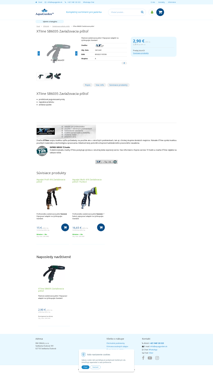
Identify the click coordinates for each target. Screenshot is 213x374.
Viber (151, 353)
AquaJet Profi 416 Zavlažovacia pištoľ (50, 180)
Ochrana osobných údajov (117, 346)
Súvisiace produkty (141, 53)
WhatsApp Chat (88, 2)
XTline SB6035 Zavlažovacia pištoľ (51, 289)
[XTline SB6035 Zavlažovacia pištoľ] (57, 53)
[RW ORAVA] (144, 358)
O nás (153, 2)
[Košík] (160, 12)
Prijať (85, 367)
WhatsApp (153, 349)
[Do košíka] (65, 227)
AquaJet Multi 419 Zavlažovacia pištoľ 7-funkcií (87, 180)
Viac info (100, 85)
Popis (87, 85)
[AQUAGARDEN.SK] (157, 358)
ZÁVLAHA (46, 26)
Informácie (172, 2)
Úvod (40, 2)
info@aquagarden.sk (55, 2)
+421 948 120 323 (73, 2)
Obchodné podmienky (115, 343)
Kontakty (161, 2)
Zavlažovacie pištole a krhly (61, 26)
